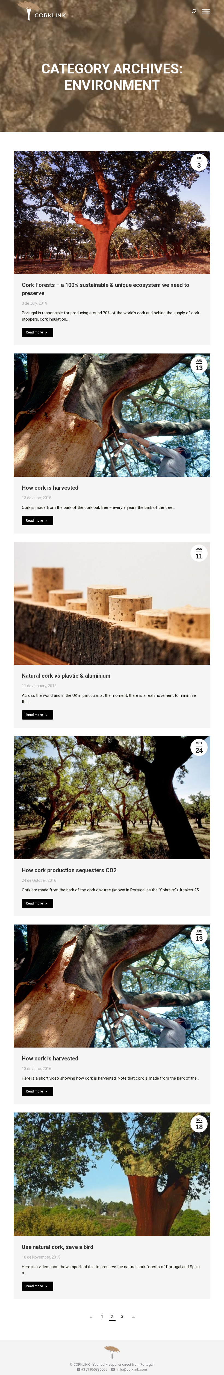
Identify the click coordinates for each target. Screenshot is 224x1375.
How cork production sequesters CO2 (69, 870)
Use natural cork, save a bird (57, 1247)
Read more (34, 332)
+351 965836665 (94, 1369)
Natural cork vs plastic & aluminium (66, 675)
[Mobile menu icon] (206, 11)
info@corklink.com (131, 1369)
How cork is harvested (50, 487)
